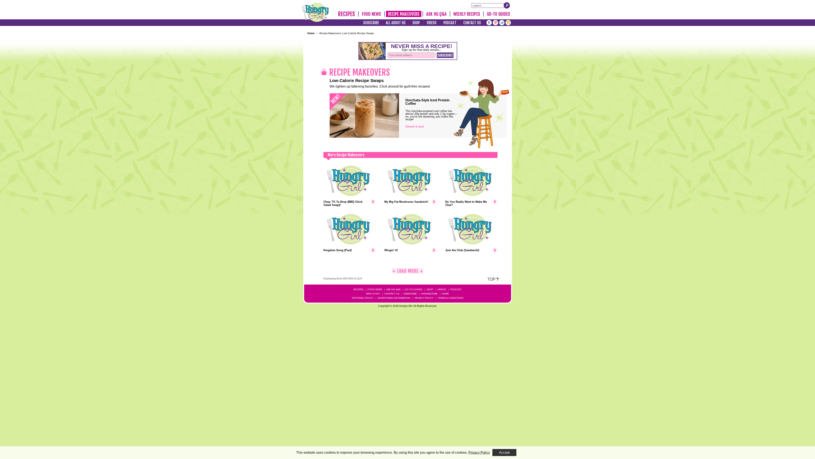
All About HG (396, 23)
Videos (432, 23)
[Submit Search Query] (507, 5)
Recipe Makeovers (404, 14)
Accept (504, 452)
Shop (416, 23)
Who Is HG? (373, 293)
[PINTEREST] (495, 22)
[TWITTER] (501, 22)
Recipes (346, 14)
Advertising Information (394, 298)
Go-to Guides (413, 289)
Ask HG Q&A (436, 14)
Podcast (450, 23)
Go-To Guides (498, 14)
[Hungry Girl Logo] (315, 12)
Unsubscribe (429, 293)
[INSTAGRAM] (508, 22)
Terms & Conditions (450, 298)
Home (445, 293)
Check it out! (414, 126)
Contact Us (472, 23)
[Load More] (408, 272)
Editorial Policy (362, 298)
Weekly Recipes (466, 14)
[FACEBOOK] (489, 22)
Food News (371, 14)
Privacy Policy (424, 298)
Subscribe (371, 23)
